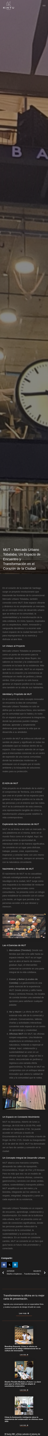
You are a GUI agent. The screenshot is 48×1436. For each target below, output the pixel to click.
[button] (4, 1265)
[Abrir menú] (44, 6)
